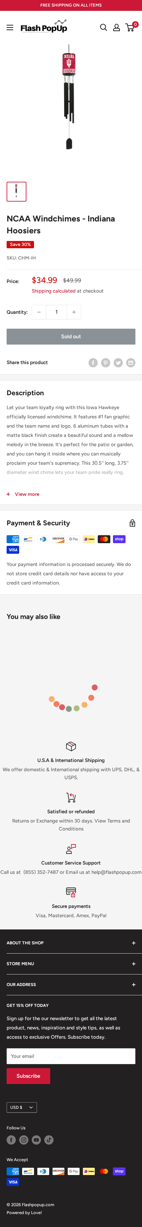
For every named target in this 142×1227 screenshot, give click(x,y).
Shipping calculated (54, 291)
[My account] (116, 27)
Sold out (71, 336)
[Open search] (103, 27)
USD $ (16, 1107)
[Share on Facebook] (93, 362)
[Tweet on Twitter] (118, 362)
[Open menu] (10, 27)
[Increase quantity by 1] (74, 312)
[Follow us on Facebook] (11, 1140)
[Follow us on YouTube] (36, 1140)
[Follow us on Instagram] (23, 1140)
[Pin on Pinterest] (105, 362)
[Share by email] (130, 362)
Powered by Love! (24, 1212)
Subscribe (28, 1076)
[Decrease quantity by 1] (39, 312)
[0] (130, 27)
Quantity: (17, 312)
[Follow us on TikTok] (48, 1140)
